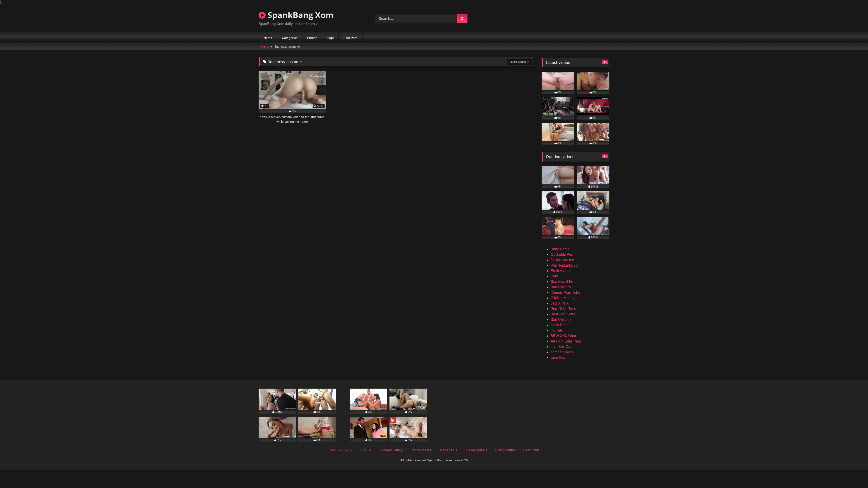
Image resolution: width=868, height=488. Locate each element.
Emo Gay (558, 357)
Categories (289, 38)
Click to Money (562, 298)
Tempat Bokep (562, 352)
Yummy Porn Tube (565, 292)
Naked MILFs (476, 450)
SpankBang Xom (299, 15)
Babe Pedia (560, 249)
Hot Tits (557, 330)
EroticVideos (561, 271)
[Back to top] (854, 475)
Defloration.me (562, 260)
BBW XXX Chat (563, 336)
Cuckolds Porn (562, 254)
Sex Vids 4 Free (563, 282)
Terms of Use (421, 450)
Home (268, 38)
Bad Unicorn (561, 287)
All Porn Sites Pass (566, 341)
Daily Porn (559, 325)
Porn (554, 276)
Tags (330, 38)
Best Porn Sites (563, 314)
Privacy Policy (391, 450)
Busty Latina (505, 450)
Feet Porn (350, 38)
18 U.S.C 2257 (341, 450)
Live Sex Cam (562, 347)
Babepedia (449, 450)
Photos (312, 38)
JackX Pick (559, 303)
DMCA (366, 450)
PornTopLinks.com (565, 265)
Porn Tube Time (563, 309)
